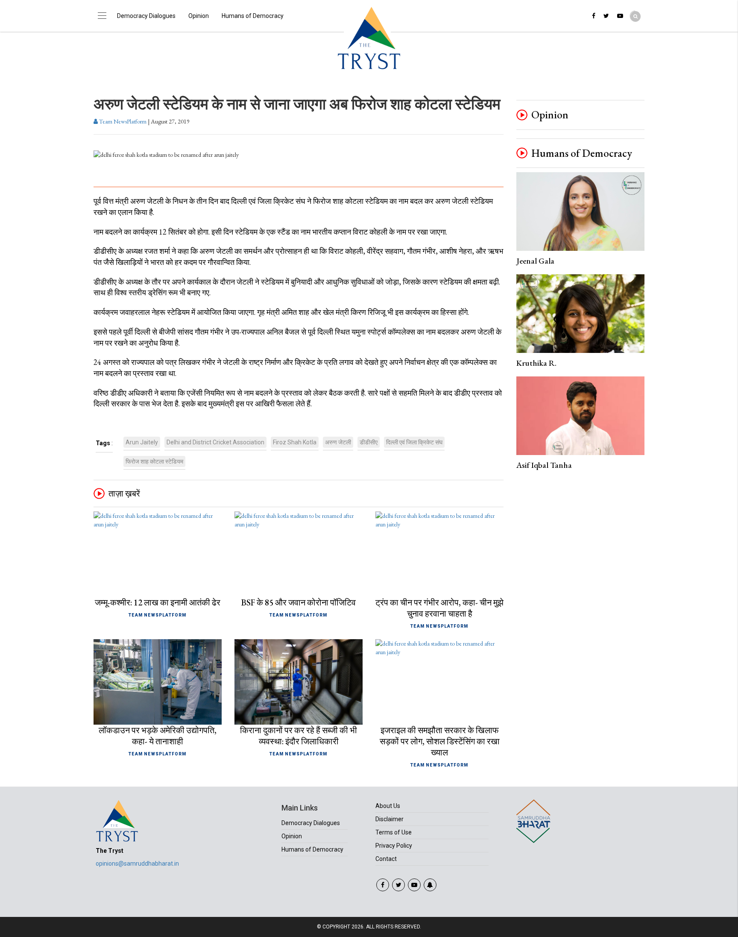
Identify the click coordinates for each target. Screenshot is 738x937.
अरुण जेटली (338, 442)
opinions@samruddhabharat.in (137, 863)
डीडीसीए (369, 442)
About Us (387, 805)
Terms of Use (393, 832)
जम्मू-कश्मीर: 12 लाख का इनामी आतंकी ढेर (157, 602)
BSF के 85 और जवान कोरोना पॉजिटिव (298, 602)
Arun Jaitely (142, 442)
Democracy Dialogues (146, 15)
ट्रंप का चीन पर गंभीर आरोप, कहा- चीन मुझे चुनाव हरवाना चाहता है (439, 608)
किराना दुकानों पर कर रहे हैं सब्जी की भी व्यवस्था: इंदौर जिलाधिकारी (298, 736)
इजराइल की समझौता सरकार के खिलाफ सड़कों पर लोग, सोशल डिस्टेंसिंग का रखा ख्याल (440, 741)
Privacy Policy (393, 845)
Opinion (198, 15)
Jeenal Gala (535, 261)
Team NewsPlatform (122, 121)
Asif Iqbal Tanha (544, 465)
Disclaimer (389, 819)
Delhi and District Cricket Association (215, 442)
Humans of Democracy (253, 15)
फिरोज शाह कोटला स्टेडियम (154, 461)
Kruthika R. (536, 363)
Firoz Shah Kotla (294, 442)
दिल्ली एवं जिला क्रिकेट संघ (414, 442)
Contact (386, 858)
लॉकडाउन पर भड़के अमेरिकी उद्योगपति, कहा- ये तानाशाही (158, 736)
